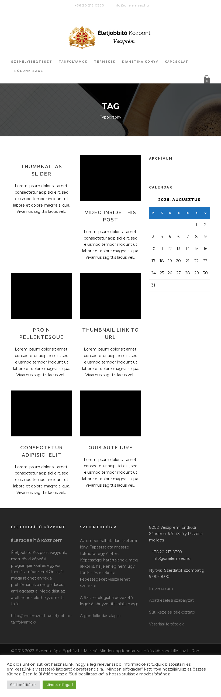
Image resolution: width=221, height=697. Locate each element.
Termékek (105, 61)
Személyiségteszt (31, 61)
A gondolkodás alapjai (100, 615)
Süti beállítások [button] (23, 684)
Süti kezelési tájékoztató (172, 612)
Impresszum (161, 588)
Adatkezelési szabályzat (171, 600)
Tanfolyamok (73, 61)
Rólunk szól (28, 71)
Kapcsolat (176, 61)
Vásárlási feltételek (166, 624)
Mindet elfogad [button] (59, 684)
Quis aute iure (110, 447)
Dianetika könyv (140, 61)
